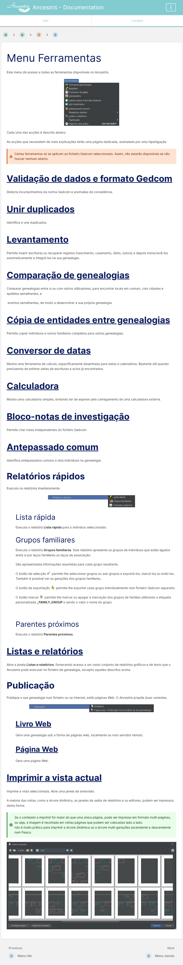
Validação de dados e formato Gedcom (89, 178)
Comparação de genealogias (68, 275)
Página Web (37, 749)
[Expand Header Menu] (171, 7)
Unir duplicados (41, 209)
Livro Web (33, 723)
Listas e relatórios (45, 651)
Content (137, 21)
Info (45, 21)
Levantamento (38, 239)
